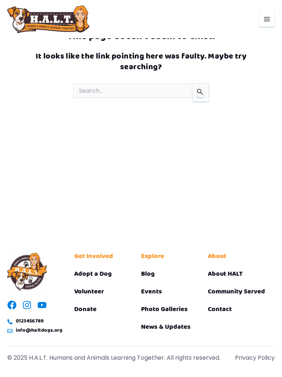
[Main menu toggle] (267, 19)
